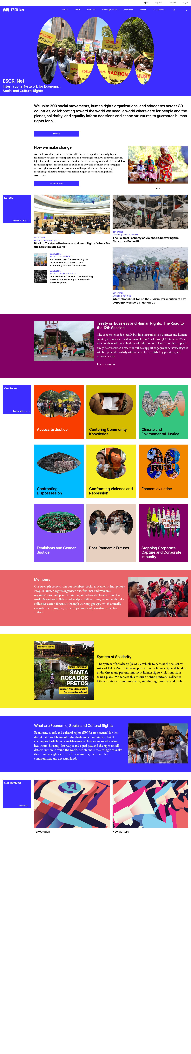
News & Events (52, 240)
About (77, 9)
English (145, 3)
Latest (143, 9)
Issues (65, 9)
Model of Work (56, 183)
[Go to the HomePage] (13, 9)
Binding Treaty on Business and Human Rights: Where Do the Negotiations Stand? (72, 245)
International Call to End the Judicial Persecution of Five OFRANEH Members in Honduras (149, 300)
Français (172, 3)
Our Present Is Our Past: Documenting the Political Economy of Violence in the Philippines (71, 279)
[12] (158, 166)
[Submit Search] (174, 10)
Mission (56, 134)
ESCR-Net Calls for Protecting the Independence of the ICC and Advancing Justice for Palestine (69, 262)
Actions (127, 296)
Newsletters (121, 831)
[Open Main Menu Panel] (187, 9)
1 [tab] (156, 188)
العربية (185, 3)
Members (91, 9)
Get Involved (158, 9)
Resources (128, 9)
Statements (66, 257)
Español (158, 3)
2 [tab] (159, 188)
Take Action (42, 831)
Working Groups (109, 9)
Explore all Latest (20, 220)
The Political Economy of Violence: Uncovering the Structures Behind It (146, 239)
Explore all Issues (20, 411)
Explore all (23, 805)
